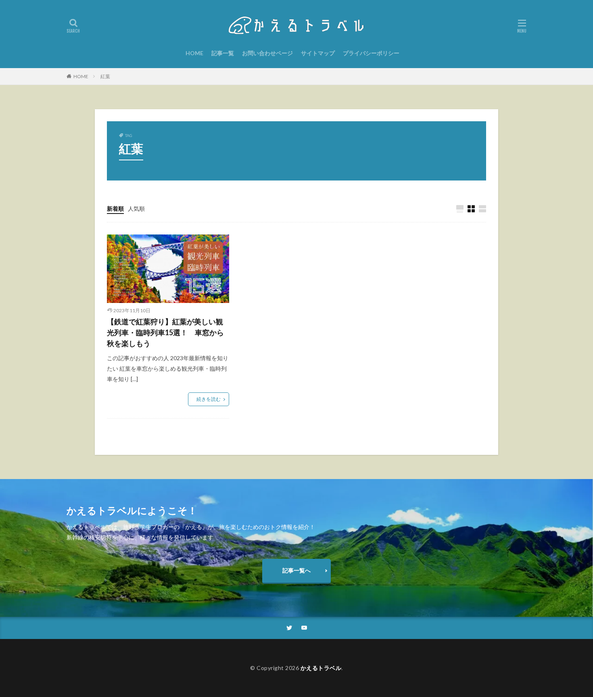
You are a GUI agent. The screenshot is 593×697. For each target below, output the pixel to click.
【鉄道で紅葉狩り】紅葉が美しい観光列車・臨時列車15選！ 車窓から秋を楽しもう (165, 332)
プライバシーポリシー (371, 53)
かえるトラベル (321, 667)
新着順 (115, 208)
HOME (194, 53)
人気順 (136, 208)
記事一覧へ (296, 570)
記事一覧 (222, 53)
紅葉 (105, 76)
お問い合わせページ (267, 53)
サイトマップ (318, 53)
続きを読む (208, 399)
